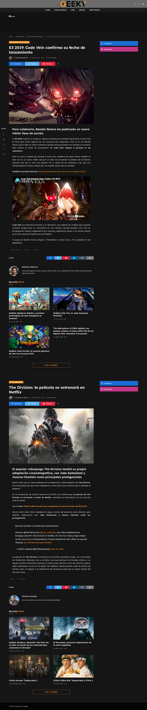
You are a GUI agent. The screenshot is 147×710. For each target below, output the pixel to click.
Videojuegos (60, 10)
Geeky (25, 706)
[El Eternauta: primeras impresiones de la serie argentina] (73, 628)
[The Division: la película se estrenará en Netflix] (51, 436)
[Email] (3, 154)
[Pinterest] (3, 149)
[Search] (143, 4)
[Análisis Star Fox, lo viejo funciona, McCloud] (73, 299)
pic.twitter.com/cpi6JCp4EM (38, 542)
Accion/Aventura (16, 382)
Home (47, 10)
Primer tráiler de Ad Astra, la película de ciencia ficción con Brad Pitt (55, 506)
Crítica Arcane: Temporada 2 (23, 680)
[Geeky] (73, 4)
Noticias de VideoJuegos (19, 42)
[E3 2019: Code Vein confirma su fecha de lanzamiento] (51, 96)
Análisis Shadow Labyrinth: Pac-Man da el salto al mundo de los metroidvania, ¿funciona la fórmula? (29, 645)
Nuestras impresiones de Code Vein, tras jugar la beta (62, 171)
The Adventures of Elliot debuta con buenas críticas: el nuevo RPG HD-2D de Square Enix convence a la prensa (73, 331)
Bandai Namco (15, 249)
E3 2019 (36, 249)
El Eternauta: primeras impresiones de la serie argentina (72, 643)
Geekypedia (94, 10)
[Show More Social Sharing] (58, 64)
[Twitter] (3, 139)
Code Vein (27, 249)
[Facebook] (3, 134)
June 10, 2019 (56, 549)
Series (82, 10)
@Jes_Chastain (48, 532)
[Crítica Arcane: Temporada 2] (29, 666)
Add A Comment (51, 365)
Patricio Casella (21, 397)
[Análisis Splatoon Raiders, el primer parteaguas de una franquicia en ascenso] (29, 299)
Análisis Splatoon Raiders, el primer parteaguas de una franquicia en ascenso (26, 316)
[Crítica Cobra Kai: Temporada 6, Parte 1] (73, 666)
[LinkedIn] (3, 144)
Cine (73, 10)
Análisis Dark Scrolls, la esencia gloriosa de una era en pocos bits (29, 352)
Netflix (12, 579)
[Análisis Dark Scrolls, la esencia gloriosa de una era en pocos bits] (29, 336)
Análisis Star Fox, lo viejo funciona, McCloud (70, 314)
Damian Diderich (21, 58)
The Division (21, 579)
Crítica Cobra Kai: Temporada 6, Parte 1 (73, 680)
